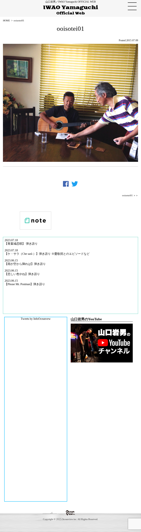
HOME (6, 20)
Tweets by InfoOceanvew (36, 318)
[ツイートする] (74, 184)
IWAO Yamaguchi (70, 10)
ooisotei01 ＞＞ (130, 195)
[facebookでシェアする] (66, 184)
